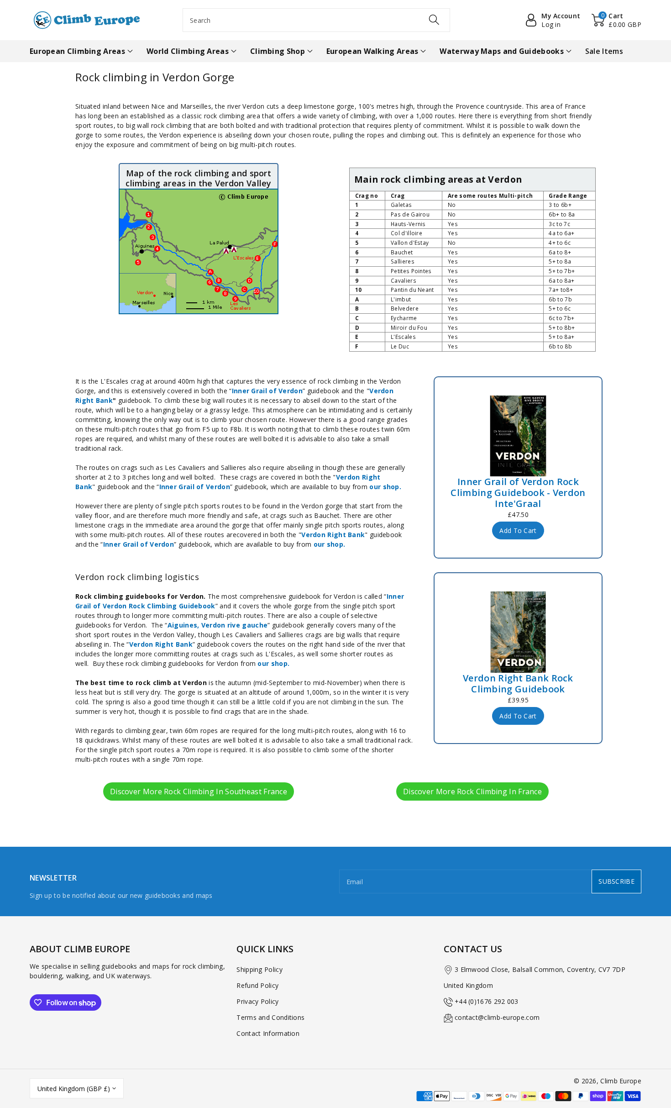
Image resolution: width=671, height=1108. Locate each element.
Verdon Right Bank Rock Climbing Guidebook (518, 684)
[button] (616, 20)
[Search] (434, 19)
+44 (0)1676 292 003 (487, 1001)
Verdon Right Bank (333, 534)
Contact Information (267, 1033)
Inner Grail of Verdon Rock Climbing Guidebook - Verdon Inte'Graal (518, 492)
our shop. (385, 486)
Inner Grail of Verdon (267, 390)
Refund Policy (257, 985)
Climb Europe (620, 1080)
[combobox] (316, 20)
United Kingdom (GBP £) (73, 1088)
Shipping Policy (259, 969)
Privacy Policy (257, 1001)
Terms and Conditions (270, 1017)
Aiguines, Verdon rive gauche (217, 625)
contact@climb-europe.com (497, 1017)
